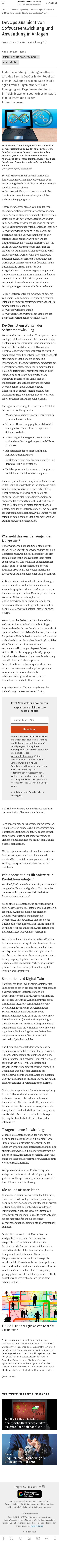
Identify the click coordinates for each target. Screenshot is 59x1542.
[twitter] (11, 1539)
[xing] (21, 1538)
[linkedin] (29, 1538)
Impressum (31, 1501)
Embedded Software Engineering (15, 10)
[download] (47, 1538)
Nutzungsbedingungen (22, 756)
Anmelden (52, 3)
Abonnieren (29, 729)
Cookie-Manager (16, 1501)
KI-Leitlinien (37, 1507)
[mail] (39, 1538)
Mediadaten (24, 1507)
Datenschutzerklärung (22, 763)
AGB (23, 1504)
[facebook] (3, 1538)
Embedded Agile (36, 10)
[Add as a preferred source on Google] (29, 1494)
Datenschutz (43, 1501)
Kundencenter (33, 1504)
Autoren (47, 1507)
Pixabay (25, 168)
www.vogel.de (37, 1526)
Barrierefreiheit (12, 1504)
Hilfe (43, 1504)
